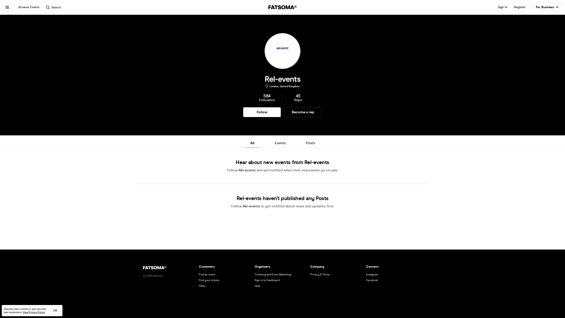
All (252, 143)
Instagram (372, 274)
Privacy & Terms (320, 274)
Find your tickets (209, 280)
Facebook (372, 280)
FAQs (202, 286)
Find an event (207, 274)
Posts (310, 143)
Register (519, 7)
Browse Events (29, 7)
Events (280, 143)
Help (257, 286)
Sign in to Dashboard (267, 280)
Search (56, 7)
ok (55, 310)
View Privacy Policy (34, 312)
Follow (262, 112)
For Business (545, 7)
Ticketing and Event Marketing (273, 274)
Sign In (502, 7)
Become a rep (303, 112)
